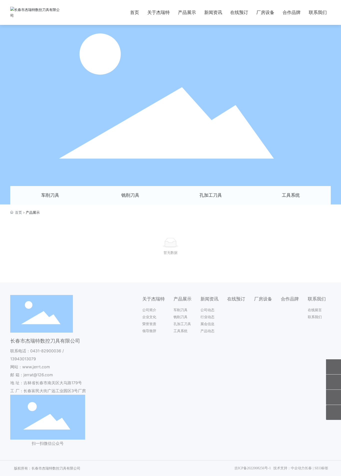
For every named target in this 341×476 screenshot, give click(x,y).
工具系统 (291, 195)
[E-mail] (333, 382)
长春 (308, 468)
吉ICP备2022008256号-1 (252, 468)
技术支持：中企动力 (289, 468)
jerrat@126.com (38, 374)
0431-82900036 (45, 350)
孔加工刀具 (210, 195)
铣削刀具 (130, 195)
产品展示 (170, 111)
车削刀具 (50, 195)
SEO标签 (321, 468)
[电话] (333, 366)
